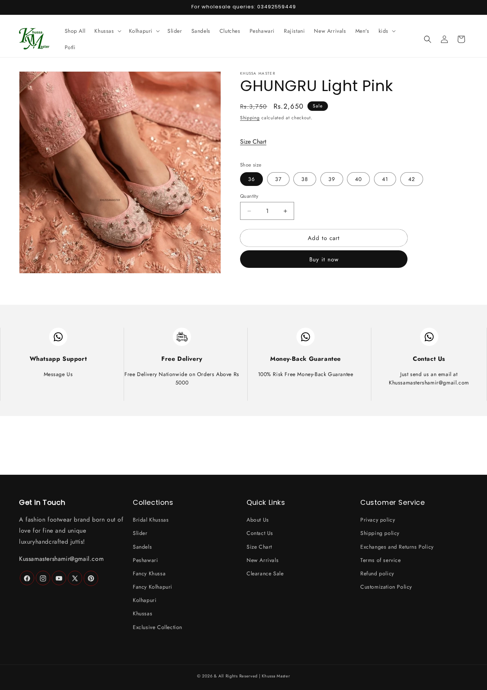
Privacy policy (377, 520)
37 (278, 179)
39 (331, 179)
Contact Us (260, 533)
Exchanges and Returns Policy (397, 547)
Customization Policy (386, 587)
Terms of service (380, 560)
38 (304, 179)
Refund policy (377, 573)
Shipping (250, 117)
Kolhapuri (144, 600)
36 (251, 179)
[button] (107, 31)
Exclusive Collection (157, 627)
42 (411, 179)
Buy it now (324, 259)
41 (385, 179)
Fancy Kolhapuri (152, 587)
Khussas (142, 614)
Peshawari (145, 560)
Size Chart (253, 141)
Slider (140, 533)
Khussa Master (276, 676)
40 (358, 179)
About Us (258, 520)
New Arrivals (263, 560)
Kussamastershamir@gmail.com (61, 558)
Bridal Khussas (151, 520)
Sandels (142, 547)
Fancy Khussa (149, 573)
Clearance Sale (265, 573)
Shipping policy (379, 533)
